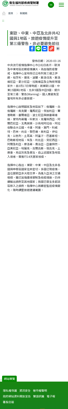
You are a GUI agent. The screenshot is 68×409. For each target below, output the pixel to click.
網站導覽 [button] (9, 379)
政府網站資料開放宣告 (17, 396)
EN (51, 4)
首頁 (10, 13)
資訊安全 (25, 390)
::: (3, 20)
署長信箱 (8, 402)
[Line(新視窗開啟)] (38, 48)
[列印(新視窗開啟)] (44, 48)
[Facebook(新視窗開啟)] (32, 48)
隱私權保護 (10, 390)
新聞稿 (23, 13)
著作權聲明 (40, 390)
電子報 (51, 396)
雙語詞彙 (38, 396)
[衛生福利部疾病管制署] (21, 3)
